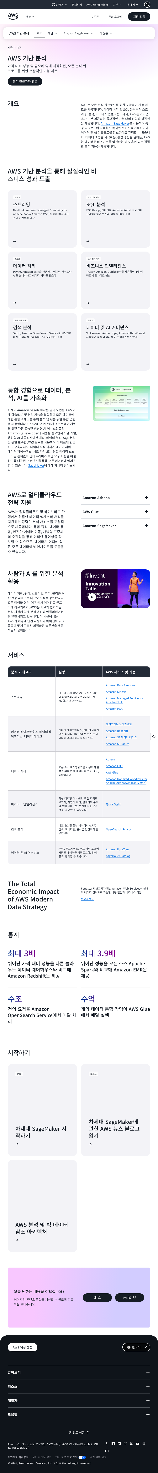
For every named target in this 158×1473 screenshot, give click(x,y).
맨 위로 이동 (77, 1432)
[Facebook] (113, 1444)
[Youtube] (137, 1444)
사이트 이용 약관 (41, 1457)
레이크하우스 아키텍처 (119, 724)
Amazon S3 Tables (117, 744)
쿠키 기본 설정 (98, 1457)
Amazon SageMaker (115, 123)
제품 (10, 47)
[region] (79, 765)
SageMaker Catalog (118, 856)
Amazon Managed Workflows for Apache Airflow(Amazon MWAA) (126, 781)
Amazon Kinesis (116, 692)
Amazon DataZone (117, 849)
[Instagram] (125, 1444)
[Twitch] (131, 1444)
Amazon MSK (114, 708)
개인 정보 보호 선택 (66, 1457)
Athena (110, 759)
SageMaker (36, 465)
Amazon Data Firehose (120, 685)
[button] (139, 16)
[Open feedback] (153, 736)
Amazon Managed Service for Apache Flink (124, 700)
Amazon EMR (114, 766)
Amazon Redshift (117, 731)
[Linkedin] (119, 1444)
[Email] (106, 1451)
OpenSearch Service (118, 829)
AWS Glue (112, 772)
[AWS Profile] (147, 5)
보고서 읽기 (87, 899)
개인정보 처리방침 (18, 1457)
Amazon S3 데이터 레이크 (121, 737)
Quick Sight (113, 804)
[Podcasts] (143, 1444)
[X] (106, 1444)
